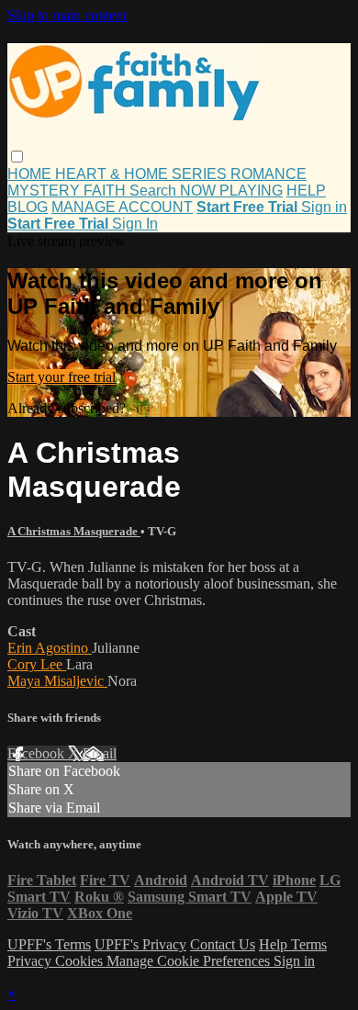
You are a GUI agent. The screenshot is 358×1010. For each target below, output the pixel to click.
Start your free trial (61, 377)
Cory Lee (36, 664)
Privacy (31, 961)
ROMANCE (268, 174)
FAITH (106, 190)
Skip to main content (67, 15)
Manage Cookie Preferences (190, 961)
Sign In (135, 223)
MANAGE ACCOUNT (122, 207)
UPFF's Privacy (140, 944)
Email (100, 753)
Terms (309, 944)
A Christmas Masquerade (73, 531)
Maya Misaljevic (57, 681)
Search (154, 190)
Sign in (324, 207)
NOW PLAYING (231, 190)
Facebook (37, 753)
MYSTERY (45, 190)
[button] (17, 157)
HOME (31, 174)
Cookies (80, 961)
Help (275, 944)
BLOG (27, 207)
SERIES (201, 174)
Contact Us (222, 944)
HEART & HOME (113, 174)
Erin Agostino (49, 648)
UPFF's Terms (49, 944)
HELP (306, 190)
